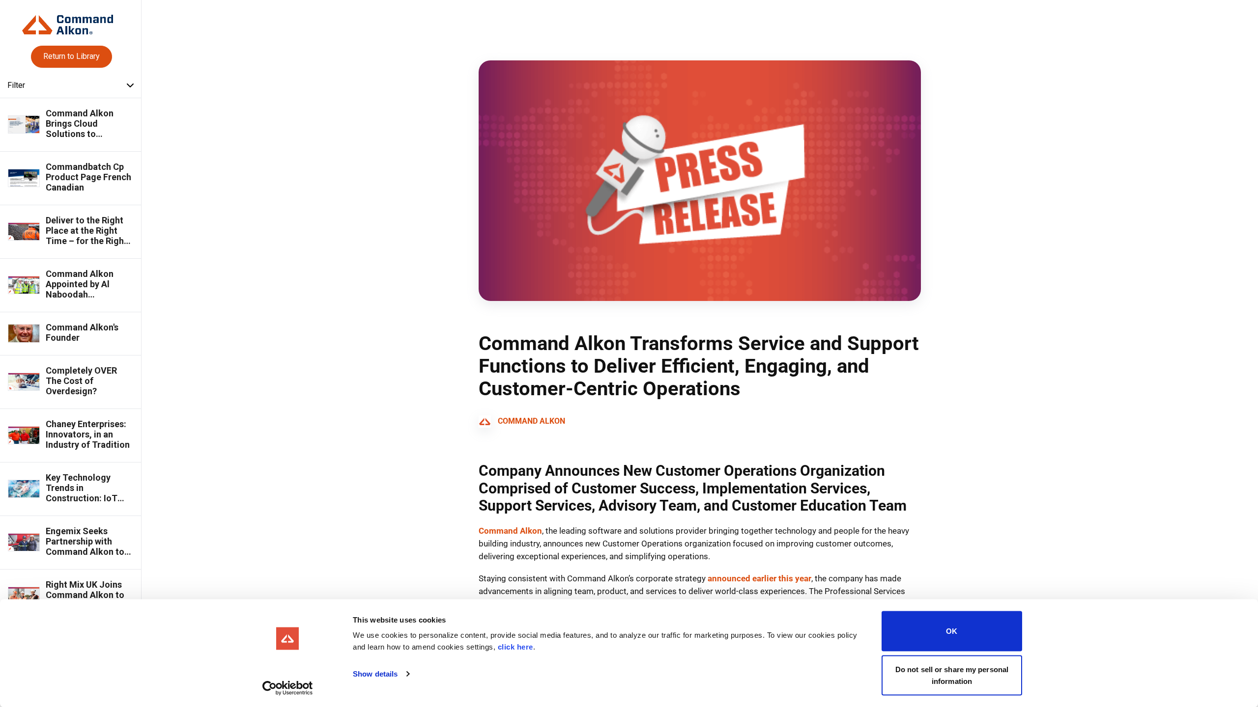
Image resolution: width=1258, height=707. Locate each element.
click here (515, 647)
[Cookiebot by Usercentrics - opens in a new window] (288, 687)
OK (951, 631)
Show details (375, 674)
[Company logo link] (70, 20)
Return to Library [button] (71, 56)
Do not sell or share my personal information (951, 675)
